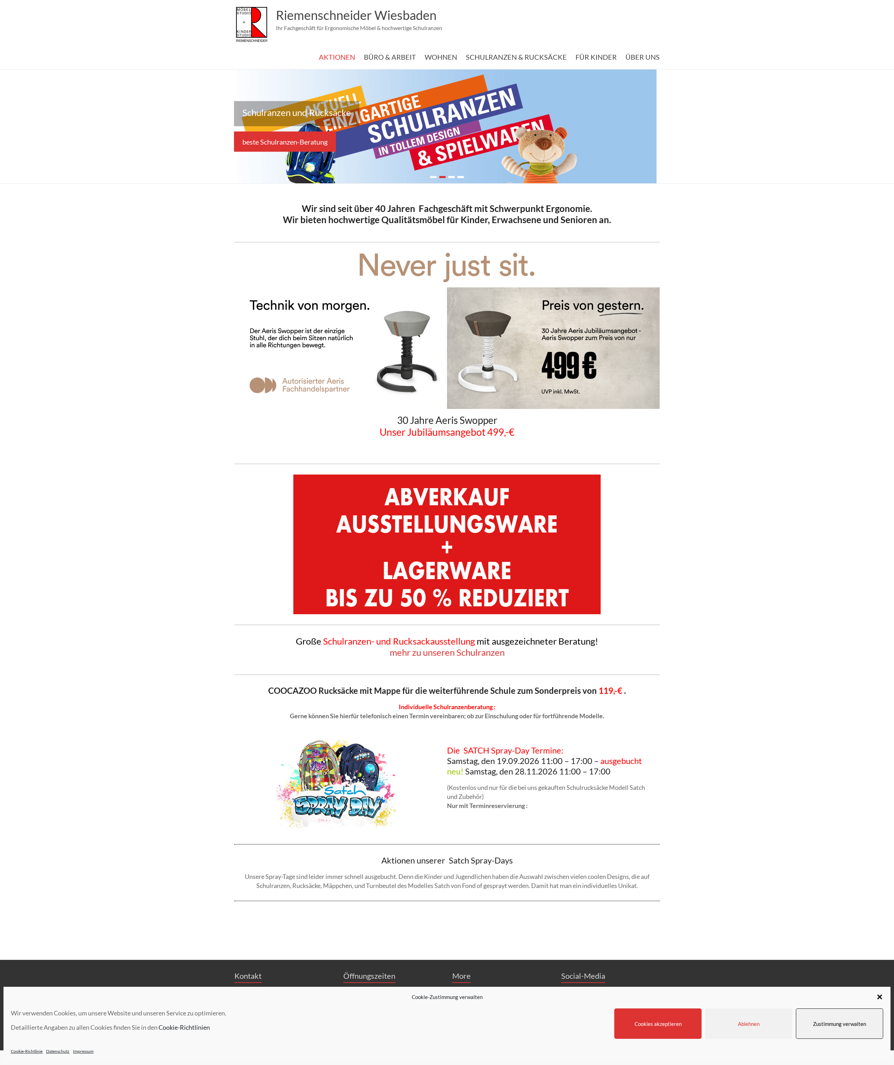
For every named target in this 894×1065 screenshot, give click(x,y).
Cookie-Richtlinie (27, 1051)
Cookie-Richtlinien (184, 1027)
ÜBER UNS (642, 57)
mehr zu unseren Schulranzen (447, 652)
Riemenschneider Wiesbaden (356, 15)
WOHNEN (441, 57)
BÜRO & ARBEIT (390, 57)
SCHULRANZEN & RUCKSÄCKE (516, 57)
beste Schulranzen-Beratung (285, 141)
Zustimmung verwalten (839, 1024)
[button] (879, 996)
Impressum (83, 1051)
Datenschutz (57, 1051)
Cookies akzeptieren (658, 1024)
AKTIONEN (337, 57)
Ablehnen (749, 1024)
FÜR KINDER (596, 57)
